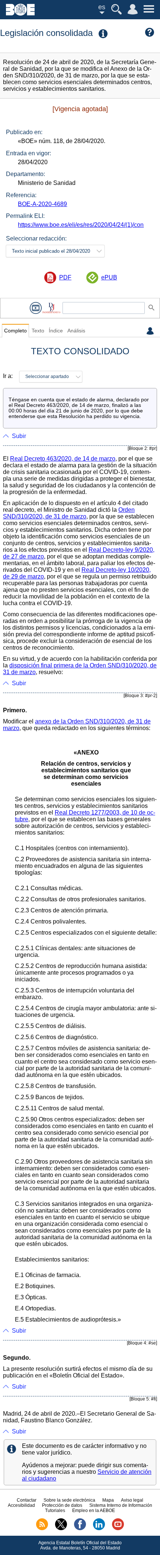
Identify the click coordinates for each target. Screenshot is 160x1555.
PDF (65, 277)
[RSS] (42, 1528)
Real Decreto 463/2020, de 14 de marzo (62, 458)
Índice (56, 331)
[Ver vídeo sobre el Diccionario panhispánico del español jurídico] (36, 308)
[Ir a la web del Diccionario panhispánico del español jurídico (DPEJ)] (51, 308)
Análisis (76, 331)
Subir (19, 436)
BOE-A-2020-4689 (42, 204)
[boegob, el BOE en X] (61, 1528)
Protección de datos (62, 1505)
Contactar (26, 1500)
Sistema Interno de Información (120, 1505)
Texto (38, 331)
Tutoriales (55, 1510)
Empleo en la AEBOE (93, 1510)
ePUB (109, 277)
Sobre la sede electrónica (69, 1500)
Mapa (108, 1500)
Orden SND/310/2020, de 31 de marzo (69, 513)
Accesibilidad (21, 1505)
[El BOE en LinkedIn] (99, 1528)
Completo (15, 331)
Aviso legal (132, 1500)
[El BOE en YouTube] (118, 1528)
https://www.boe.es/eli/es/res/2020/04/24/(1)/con (81, 225)
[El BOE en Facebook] (80, 1528)
